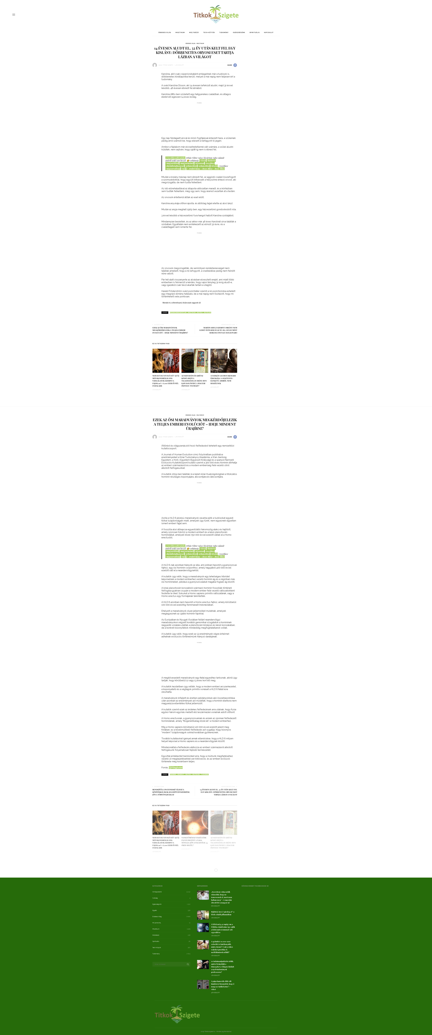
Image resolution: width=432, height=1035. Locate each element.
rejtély (199, 312)
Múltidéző (194, 32)
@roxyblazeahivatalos (175, 158)
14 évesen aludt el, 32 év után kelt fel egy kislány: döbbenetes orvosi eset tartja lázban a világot (218, 792)
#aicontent (199, 163)
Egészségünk (239, 32)
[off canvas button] (13, 14)
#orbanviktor (204, 166)
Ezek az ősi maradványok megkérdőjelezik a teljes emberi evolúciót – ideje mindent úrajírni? (170, 330)
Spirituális (255, 32)
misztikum (192, 312)
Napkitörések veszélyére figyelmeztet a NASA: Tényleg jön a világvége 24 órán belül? (194, 841)
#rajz (183, 168)
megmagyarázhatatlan (178, 312)
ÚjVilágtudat (176, 767)
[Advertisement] (199, 120)
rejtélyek (207, 312)
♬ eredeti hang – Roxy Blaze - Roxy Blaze (205, 168)
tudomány (205, 774)
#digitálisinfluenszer (174, 166)
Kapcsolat (268, 32)
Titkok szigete (168, 65)
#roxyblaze (210, 163)
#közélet (214, 166)
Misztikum (180, 32)
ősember (173, 774)
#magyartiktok (172, 163)
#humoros (211, 160)
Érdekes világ (165, 32)
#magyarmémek (186, 163)
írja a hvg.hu (169, 919)
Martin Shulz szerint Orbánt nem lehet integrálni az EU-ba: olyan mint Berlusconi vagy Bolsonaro (218, 330)
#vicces (202, 160)
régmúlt (181, 774)
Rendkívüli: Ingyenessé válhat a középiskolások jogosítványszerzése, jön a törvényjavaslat (171, 792)
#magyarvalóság (172, 168)
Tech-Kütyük (209, 32)
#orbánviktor (191, 166)
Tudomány (223, 32)
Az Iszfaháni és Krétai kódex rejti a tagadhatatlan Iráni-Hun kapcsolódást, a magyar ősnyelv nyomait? (194, 381)
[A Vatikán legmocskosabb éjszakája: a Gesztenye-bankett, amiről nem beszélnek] (223, 360)
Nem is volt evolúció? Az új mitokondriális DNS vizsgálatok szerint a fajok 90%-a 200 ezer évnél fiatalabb (165, 381)
